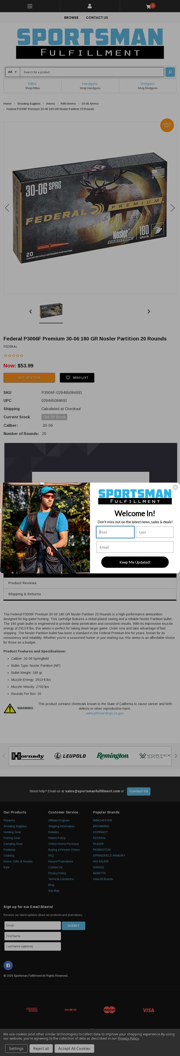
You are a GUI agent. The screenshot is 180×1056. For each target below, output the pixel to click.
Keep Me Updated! (135, 562)
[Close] (175, 487)
